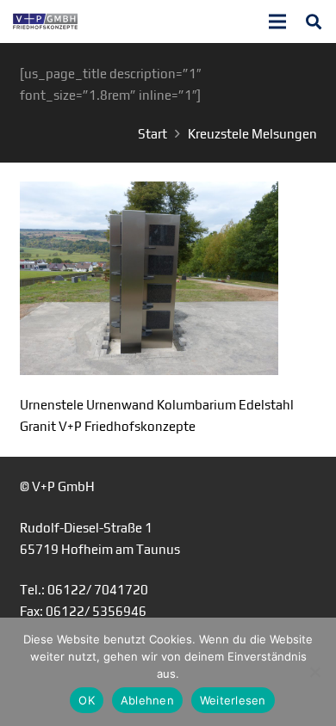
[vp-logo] (45, 21)
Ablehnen (147, 700)
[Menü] (277, 21)
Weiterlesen (233, 700)
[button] (313, 21)
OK (86, 700)
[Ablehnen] (314, 671)
